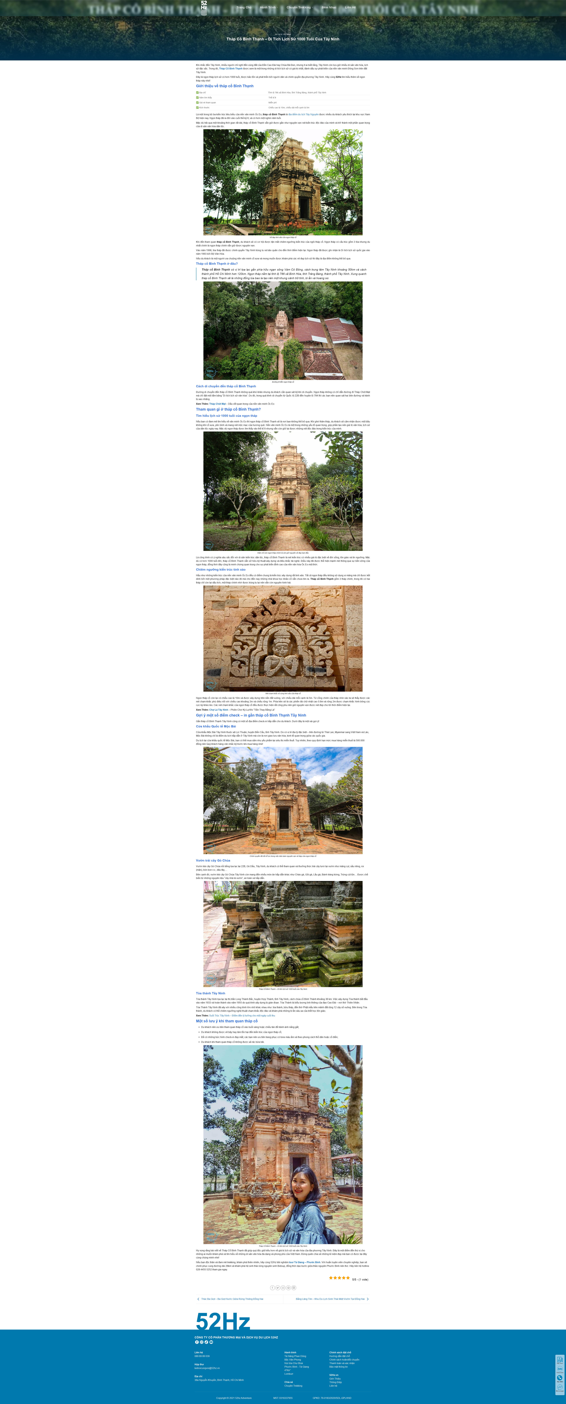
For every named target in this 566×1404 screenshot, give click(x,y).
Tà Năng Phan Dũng (295, 1356)
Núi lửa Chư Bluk (293, 1363)
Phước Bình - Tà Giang (296, 1366)
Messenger (560, 1391)
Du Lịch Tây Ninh (283, 34)
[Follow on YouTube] (211, 1342)
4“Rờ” (287, 1370)
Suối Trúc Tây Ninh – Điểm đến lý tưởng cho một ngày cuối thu (242, 1015)
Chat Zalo (560, 1372)
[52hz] (208, 8)
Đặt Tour (560, 1363)
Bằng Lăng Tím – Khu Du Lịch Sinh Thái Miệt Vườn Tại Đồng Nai (330, 1299)
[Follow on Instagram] (201, 1342)
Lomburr (288, 1373)
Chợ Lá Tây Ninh (218, 709)
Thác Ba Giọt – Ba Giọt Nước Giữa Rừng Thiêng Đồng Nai (232, 1299)
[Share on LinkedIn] (293, 1287)
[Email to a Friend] (283, 1287)
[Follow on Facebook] (197, 1342)
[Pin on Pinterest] (288, 1287)
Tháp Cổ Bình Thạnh (230, 68)
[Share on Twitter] (277, 1287)
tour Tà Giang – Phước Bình (304, 1262)
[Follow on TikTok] (206, 1342)
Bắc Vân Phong (292, 1359)
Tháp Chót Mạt (217, 403)
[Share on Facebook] (272, 1287)
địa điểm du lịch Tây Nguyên (303, 114)
